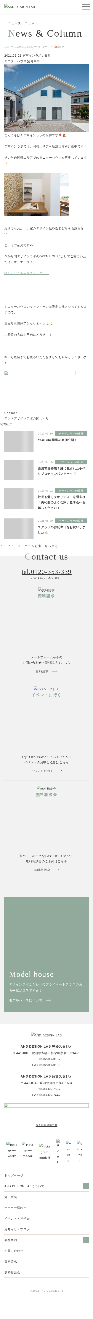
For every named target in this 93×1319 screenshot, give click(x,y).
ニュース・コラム (23, 46)
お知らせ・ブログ (17, 1229)
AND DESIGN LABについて (24, 1186)
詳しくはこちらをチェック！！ (26, 273)
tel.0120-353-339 (47, 572)
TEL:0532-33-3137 (46, 1059)
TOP (6, 46)
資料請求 (10, 1261)
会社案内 (10, 1240)
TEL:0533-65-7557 (46, 1089)
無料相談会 (12, 1272)
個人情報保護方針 (47, 1125)
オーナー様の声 (15, 1207)
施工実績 (10, 1197)
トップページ (13, 1175)
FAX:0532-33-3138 (46, 1065)
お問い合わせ (13, 1251)
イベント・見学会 (17, 1218)
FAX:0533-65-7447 (46, 1095)
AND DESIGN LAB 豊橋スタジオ (46, 1046)
